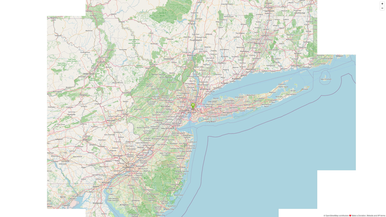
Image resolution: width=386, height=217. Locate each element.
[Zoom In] (382, 4)
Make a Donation (359, 215)
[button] (193, 106)
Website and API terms (376, 215)
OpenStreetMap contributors (337, 215)
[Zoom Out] (382, 8)
